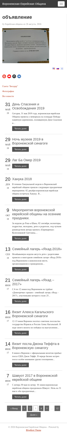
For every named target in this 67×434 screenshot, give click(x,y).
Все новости (8, 96)
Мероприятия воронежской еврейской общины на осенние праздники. (36, 214)
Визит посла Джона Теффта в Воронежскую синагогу (35, 346)
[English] (54, 68)
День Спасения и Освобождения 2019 (28, 106)
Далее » (33, 414)
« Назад (14, 408)
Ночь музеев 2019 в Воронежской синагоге (30, 141)
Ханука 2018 (22, 179)
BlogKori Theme (33, 430)
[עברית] (62, 68)
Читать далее (20, 128)
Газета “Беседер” (10, 86)
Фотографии (8, 91)
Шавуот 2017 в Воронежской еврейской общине (34, 378)
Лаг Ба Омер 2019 (26, 160)
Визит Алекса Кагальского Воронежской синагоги (33, 314)
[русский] (58, 68)
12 (57, 408)
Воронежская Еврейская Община (24, 3)
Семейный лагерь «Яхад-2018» (37, 249)
